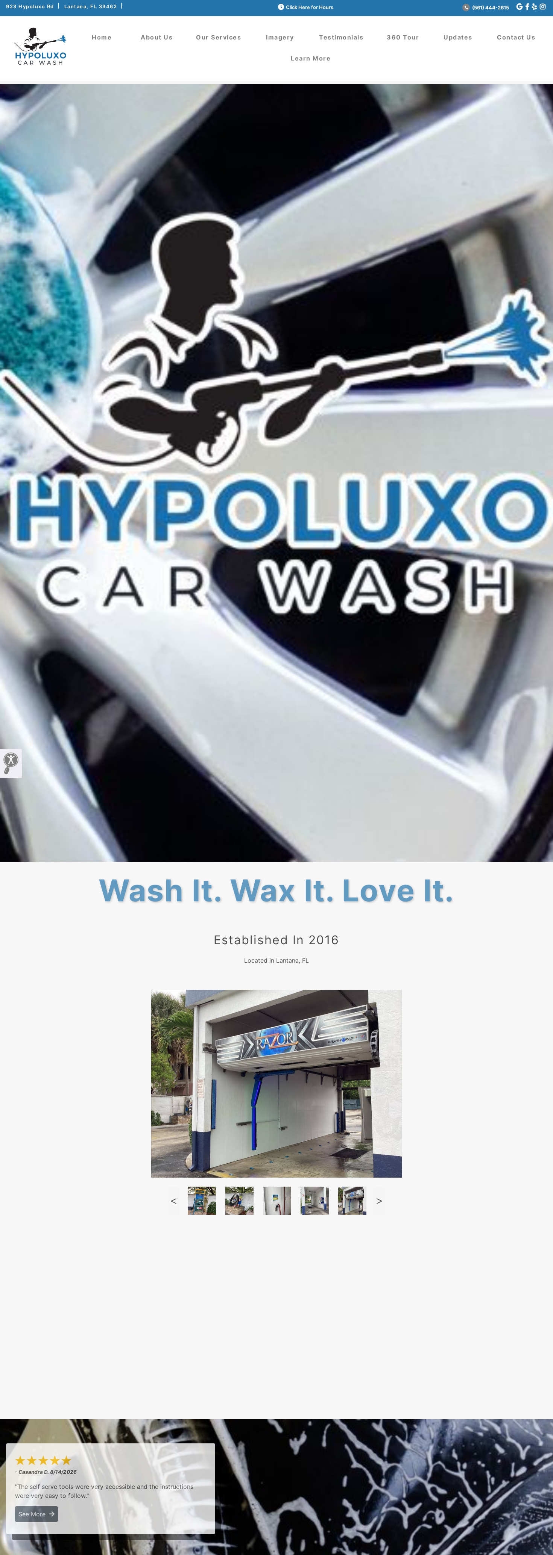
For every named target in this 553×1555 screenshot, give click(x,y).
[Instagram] (542, 7)
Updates (458, 37)
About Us (157, 37)
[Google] (520, 7)
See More (33, 1514)
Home (102, 37)
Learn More (311, 58)
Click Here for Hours (309, 7)
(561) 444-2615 (490, 8)
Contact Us (516, 37)
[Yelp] (534, 7)
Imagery (280, 37)
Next (379, 1201)
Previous (173, 1201)
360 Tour (403, 37)
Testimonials (341, 37)
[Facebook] (527, 7)
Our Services (218, 37)
